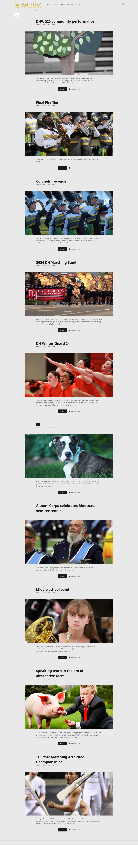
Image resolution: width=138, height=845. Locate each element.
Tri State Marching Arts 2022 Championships (69, 794)
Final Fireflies (47, 102)
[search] (123, 4)
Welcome (56, 4)
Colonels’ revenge (51, 181)
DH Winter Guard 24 (53, 343)
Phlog (49, 4)
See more (63, 89)
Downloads (65, 4)
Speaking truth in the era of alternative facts (69, 707)
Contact (73, 4)
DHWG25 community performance (65, 21)
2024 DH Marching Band (56, 262)
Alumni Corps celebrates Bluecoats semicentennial (69, 542)
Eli (38, 424)
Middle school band (52, 589)
